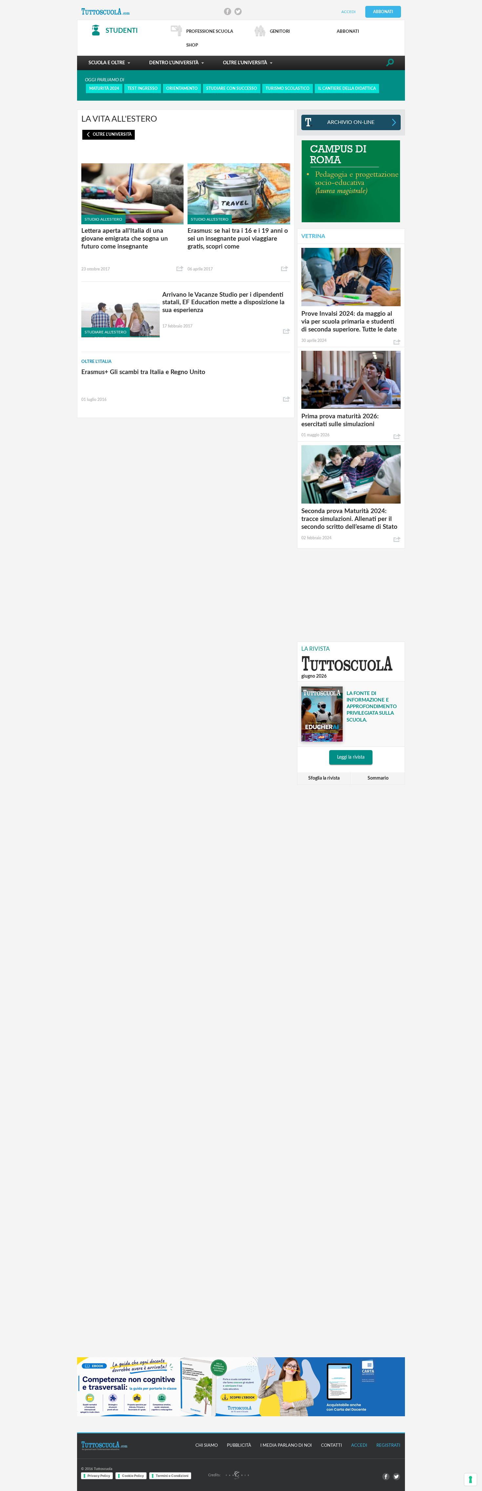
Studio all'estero (103, 219)
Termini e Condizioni (172, 1476)
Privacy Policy (99, 1476)
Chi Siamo (206, 1445)
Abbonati (383, 12)
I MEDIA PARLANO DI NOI (286, 1445)
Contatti (331, 1445)
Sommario (378, 778)
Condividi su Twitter (238, 11)
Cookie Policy (133, 1476)
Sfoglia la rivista (324, 778)
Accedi (348, 12)
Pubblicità (239, 1445)
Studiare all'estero (106, 332)
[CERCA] (390, 64)
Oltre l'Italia (96, 362)
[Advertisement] (351, 594)
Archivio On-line (350, 122)
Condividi (180, 268)
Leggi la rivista (351, 757)
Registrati (388, 1445)
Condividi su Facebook (227, 11)
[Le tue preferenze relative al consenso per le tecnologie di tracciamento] (470, 1479)
